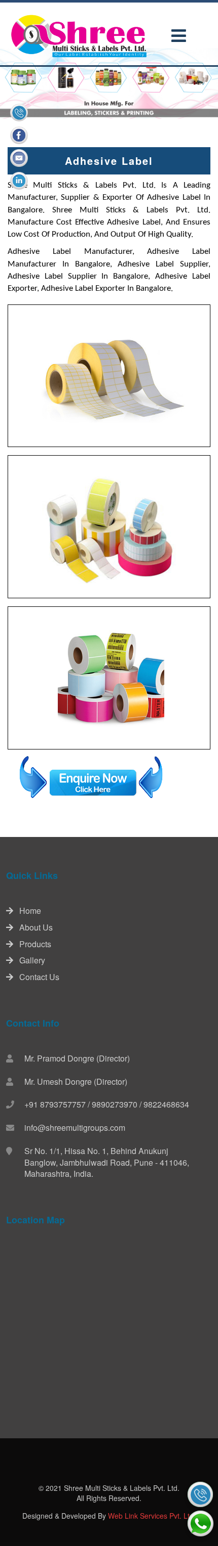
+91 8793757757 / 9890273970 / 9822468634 (106, 1104)
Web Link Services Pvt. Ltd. (152, 1516)
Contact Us (36, 977)
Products (32, 944)
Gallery (29, 960)
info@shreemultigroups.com (74, 1127)
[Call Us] (200, 1494)
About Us (33, 927)
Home (27, 910)
